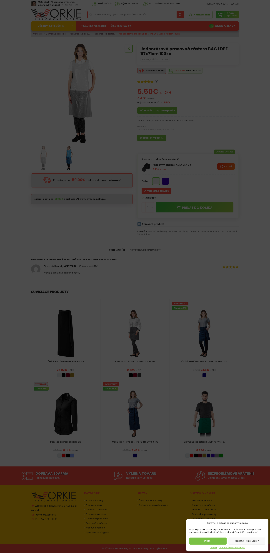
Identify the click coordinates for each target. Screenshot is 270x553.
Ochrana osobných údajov (232, 547)
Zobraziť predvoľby (247, 541)
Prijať (208, 541)
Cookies (213, 547)
